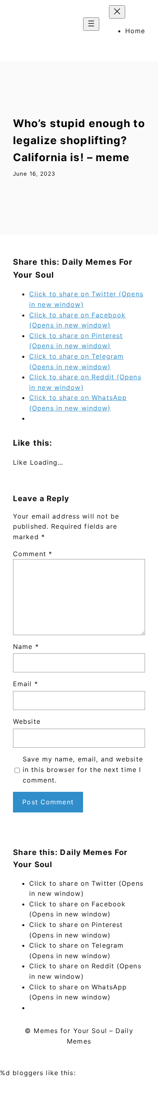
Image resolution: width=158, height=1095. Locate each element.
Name (26, 646)
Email (25, 684)
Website (27, 721)
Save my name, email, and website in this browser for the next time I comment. (83, 769)
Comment (32, 554)
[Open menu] (91, 24)
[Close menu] (117, 12)
